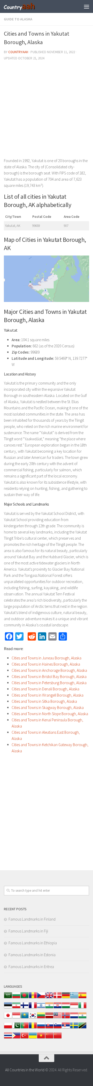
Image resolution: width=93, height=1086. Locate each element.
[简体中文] (49, 1038)
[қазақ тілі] (24, 1018)
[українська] (33, 1038)
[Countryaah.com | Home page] (25, 6)
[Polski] (8, 1028)
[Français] (33, 1007)
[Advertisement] (46, 111)
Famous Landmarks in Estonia (32, 954)
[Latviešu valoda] (49, 1018)
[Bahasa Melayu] (57, 1018)
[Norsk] (66, 1018)
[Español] (82, 997)
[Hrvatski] (57, 1007)
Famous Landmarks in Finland (32, 919)
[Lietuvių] (41, 1018)
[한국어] (33, 1018)
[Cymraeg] (49, 997)
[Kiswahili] (82, 1028)
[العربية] (8, 997)
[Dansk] (57, 997)
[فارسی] (16, 1007)
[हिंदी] (49, 1007)
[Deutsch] (66, 997)
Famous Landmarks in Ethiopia (33, 942)
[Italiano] (82, 1007)
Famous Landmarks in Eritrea (31, 966)
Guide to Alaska (18, 19)
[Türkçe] (24, 1038)
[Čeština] (41, 997)
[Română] (33, 1028)
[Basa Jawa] (16, 1018)
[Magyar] (66, 1007)
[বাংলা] (24, 997)
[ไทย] (8, 1038)
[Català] (33, 997)
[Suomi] (24, 1007)
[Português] (24, 1028)
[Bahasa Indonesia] (74, 1007)
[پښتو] (16, 1028)
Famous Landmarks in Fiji (28, 931)
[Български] (16, 997)
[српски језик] (66, 1028)
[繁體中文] (57, 1038)
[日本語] (8, 1018)
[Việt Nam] (41, 1038)
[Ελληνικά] (74, 997)
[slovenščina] (57, 1028)
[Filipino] (16, 1038)
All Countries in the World (24, 1069)
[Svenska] (74, 1028)
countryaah (18, 52)
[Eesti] (8, 1007)
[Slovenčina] (49, 1028)
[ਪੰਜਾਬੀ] (82, 1018)
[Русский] (41, 1028)
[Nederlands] (74, 1018)
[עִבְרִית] (41, 1007)
